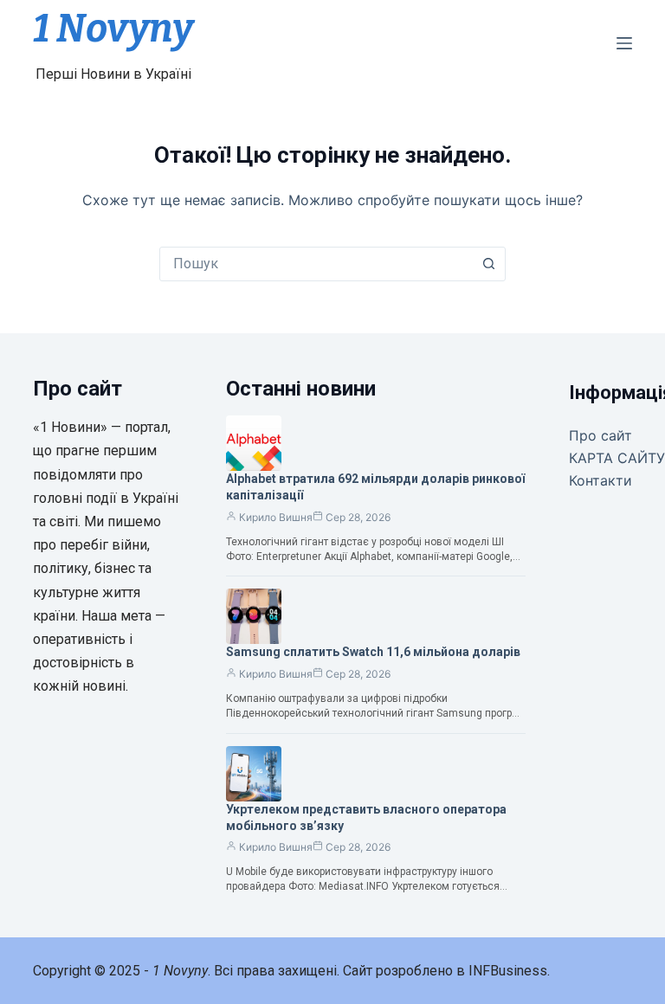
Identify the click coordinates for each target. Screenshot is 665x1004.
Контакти (600, 480)
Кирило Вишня (276, 517)
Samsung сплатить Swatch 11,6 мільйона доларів (373, 652)
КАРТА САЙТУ (617, 458)
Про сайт (600, 435)
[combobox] (316, 264)
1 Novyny (113, 28)
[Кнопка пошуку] (488, 264)
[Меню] (624, 43)
